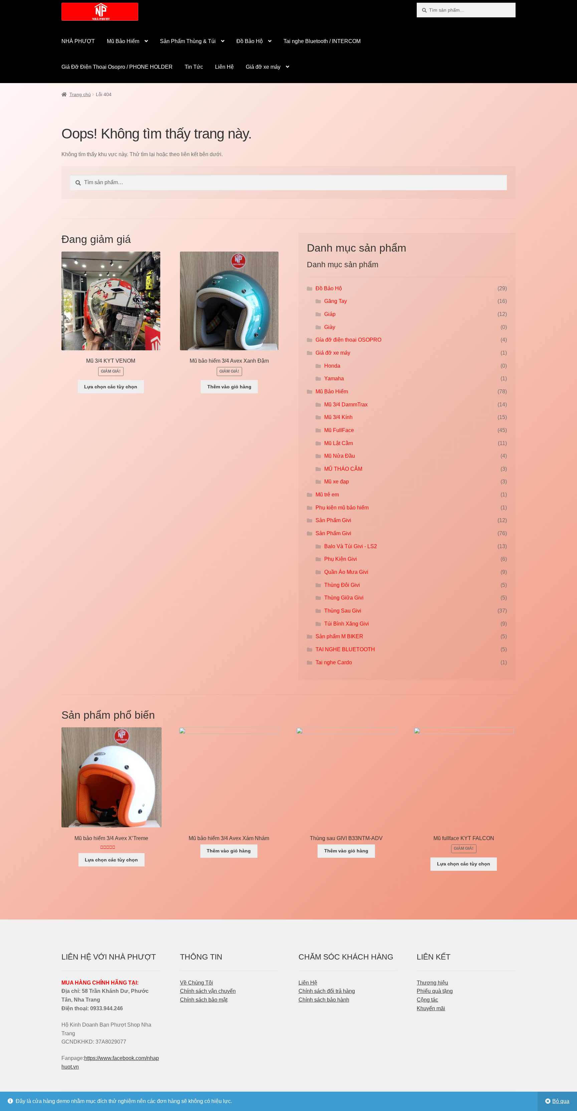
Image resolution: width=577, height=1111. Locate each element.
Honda (332, 366)
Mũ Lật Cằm (338, 443)
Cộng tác (427, 1000)
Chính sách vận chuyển (208, 991)
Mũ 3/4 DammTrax (346, 404)
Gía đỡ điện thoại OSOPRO (348, 340)
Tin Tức (194, 67)
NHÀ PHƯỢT (78, 41)
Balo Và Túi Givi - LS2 (350, 546)
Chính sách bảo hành (324, 1000)
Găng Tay (335, 301)
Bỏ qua (560, 1101)
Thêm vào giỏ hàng (229, 386)
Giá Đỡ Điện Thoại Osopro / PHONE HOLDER (117, 67)
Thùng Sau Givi (342, 611)
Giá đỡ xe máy (263, 67)
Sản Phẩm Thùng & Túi (188, 41)
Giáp (330, 314)
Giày (329, 327)
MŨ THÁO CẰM (343, 469)
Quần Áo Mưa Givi (346, 572)
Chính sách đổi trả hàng (327, 991)
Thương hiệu (432, 983)
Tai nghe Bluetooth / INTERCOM (322, 41)
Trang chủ (80, 94)
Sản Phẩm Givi (333, 520)
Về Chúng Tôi (196, 983)
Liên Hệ (224, 67)
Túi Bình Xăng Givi (346, 624)
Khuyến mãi (431, 1008)
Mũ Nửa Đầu (339, 456)
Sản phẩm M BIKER (339, 636)
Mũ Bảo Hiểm (123, 41)
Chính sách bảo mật (203, 1000)
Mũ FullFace (339, 430)
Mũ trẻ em (327, 494)
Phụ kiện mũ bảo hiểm (342, 507)
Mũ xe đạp (336, 481)
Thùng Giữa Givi (344, 598)
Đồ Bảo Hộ (249, 41)
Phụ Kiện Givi (340, 559)
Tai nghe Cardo (334, 662)
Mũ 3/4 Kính (338, 417)
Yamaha (334, 378)
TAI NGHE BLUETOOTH (345, 649)
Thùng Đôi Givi (342, 585)
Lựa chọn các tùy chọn (110, 386)
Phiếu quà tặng (435, 991)
